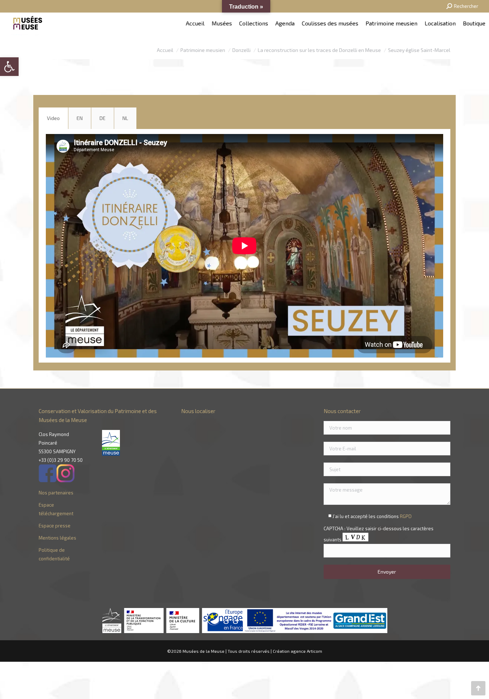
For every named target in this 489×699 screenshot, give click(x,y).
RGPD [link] (406, 516)
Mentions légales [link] (57, 538)
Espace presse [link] (55, 525)
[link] (9, 66)
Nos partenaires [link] (56, 492)
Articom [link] (314, 650)
